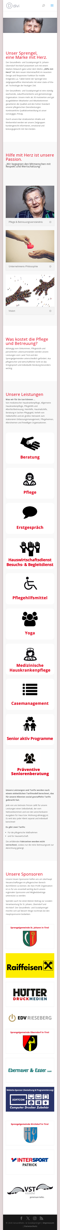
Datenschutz (30, 1226)
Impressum (48, 1223)
